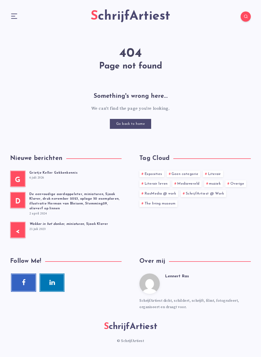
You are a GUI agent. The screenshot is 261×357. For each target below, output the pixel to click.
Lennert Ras (177, 276)
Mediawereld (188, 184)
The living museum (160, 203)
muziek (215, 184)
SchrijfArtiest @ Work (205, 194)
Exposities (153, 174)
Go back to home (130, 124)
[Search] (246, 16)
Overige (237, 184)
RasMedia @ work (160, 194)
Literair (214, 174)
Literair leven (156, 184)
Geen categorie (185, 174)
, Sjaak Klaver (68, 224)
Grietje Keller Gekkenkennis (53, 172)
